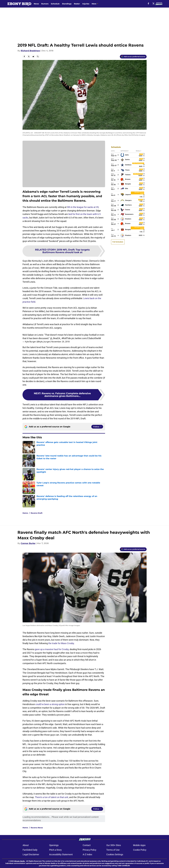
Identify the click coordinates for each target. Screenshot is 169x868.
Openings (54, 845)
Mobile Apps (139, 845)
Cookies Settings (114, 854)
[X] (153, 3)
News (36, 4)
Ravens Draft (36, 513)
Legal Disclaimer (31, 854)
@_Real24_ (55, 338)
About (26, 845)
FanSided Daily (30, 850)
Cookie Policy (139, 850)
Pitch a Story (55, 850)
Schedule (55, 4)
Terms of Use (113, 850)
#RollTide (66, 338)
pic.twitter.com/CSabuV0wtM (86, 338)
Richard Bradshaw (30, 50)
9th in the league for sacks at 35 (83, 207)
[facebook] (148, 3)
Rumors (44, 4)
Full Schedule (117, 242)
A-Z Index (87, 854)
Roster (77, 4)
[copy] (38, 56)
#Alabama (28, 324)
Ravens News (37, 828)
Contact (87, 845)
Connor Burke (28, 543)
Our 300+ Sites (113, 845)
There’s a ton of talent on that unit (51, 797)
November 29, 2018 (60, 341)
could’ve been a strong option (50, 704)
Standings (66, 4)
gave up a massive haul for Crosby (52, 649)
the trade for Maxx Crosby (61, 643)
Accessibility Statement (61, 854)
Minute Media (19, 861)
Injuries (85, 4)
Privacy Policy (89, 850)
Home (25, 513)
